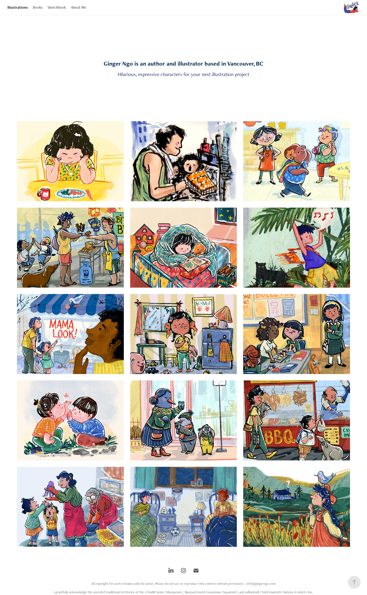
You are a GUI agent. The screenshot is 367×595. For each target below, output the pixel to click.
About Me (78, 7)
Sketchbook (57, 7)
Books (37, 7)
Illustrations (17, 7)
